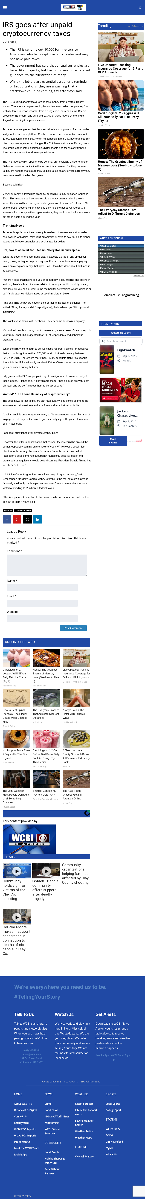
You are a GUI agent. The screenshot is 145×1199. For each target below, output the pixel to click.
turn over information (64, 134)
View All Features (85, 1156)
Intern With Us (22, 1141)
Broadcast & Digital (25, 1110)
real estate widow (73, 478)
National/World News (57, 1116)
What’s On (111, 1154)
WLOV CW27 (113, 1129)
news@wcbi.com (31, 1054)
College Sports (114, 1110)
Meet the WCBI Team (26, 1148)
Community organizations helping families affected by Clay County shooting (75, 874)
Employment (21, 1122)
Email (11, 596)
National (8, 510)
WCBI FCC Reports (25, 1129)
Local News (51, 1110)
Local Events (52, 1152)
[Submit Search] (140, 7)
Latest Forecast (84, 1103)
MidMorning (52, 1122)
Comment (14, 551)
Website (12, 612)
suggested (33, 334)
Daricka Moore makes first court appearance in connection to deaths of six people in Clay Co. (16, 940)
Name (12, 581)
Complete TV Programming (121, 295)
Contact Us (20, 1116)
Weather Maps (83, 1137)
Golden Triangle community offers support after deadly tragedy (45, 890)
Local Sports (113, 1103)
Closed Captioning (51, 1081)
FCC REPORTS (71, 1081)
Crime (48, 1103)
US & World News (23, 510)
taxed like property (34, 193)
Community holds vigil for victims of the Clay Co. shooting (14, 890)
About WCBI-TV (23, 1103)
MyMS (109, 1148)
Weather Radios (84, 1131)
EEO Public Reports (90, 1081)
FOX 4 (109, 1135)
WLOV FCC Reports (25, 1135)
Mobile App (102, 1055)
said (26, 362)
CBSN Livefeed (114, 1141)
